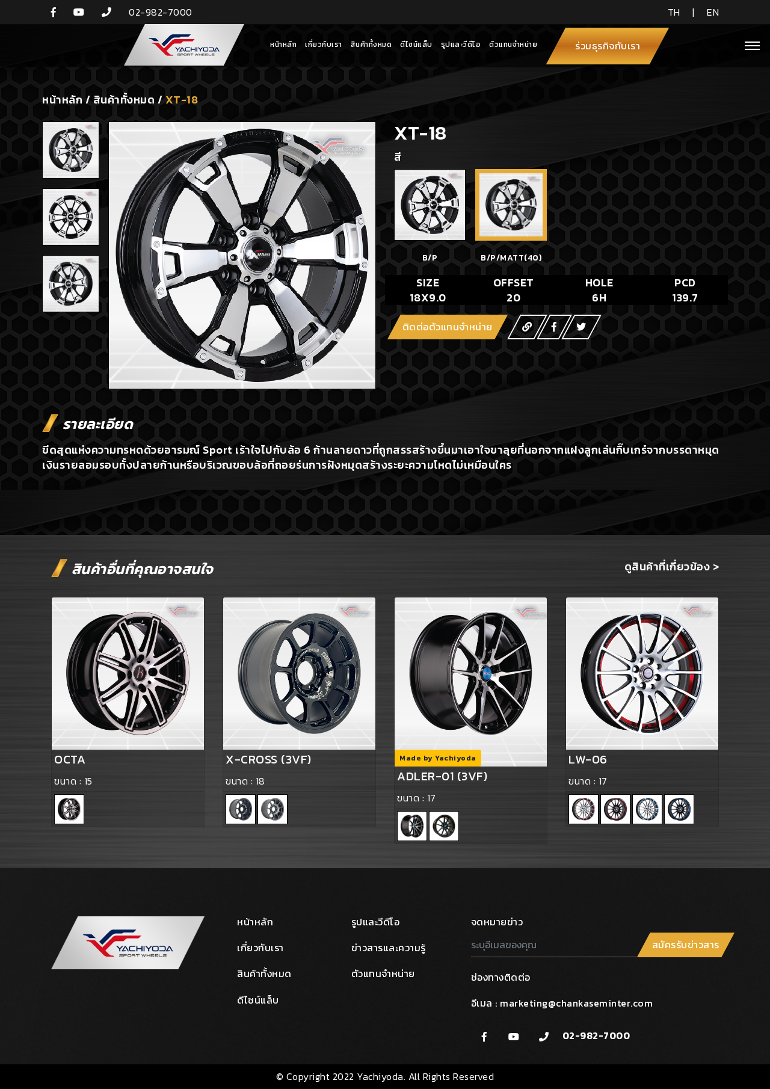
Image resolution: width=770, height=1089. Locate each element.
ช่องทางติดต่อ (501, 977)
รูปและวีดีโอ (461, 44)
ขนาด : (69, 781)
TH (674, 12)
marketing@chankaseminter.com (576, 1003)
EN (713, 12)
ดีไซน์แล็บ (416, 44)
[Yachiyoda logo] (179, 45)
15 (88, 781)
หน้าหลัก (283, 44)
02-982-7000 (596, 1035)
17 (431, 798)
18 (260, 781)
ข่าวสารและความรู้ (388, 947)
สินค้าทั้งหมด (371, 44)
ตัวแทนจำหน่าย (513, 44)
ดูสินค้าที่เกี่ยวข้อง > (671, 566)
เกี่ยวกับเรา (323, 44)
